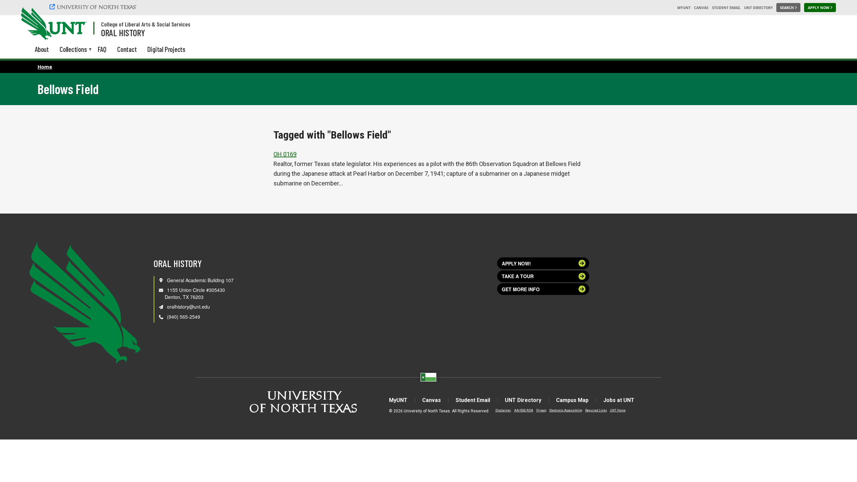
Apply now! (516, 263)
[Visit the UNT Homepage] (76, 24)
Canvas (701, 7)
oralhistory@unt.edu (188, 306)
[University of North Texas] (94, 6)
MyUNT (684, 7)
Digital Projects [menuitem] (166, 49)
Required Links (596, 410)
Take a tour (518, 276)
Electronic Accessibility (565, 410)
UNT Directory (758, 7)
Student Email (726, 7)
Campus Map (572, 400)
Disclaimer (503, 410)
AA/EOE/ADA (523, 410)
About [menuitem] (42, 49)
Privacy (541, 410)
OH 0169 (285, 154)
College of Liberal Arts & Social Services (145, 24)
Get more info (521, 289)
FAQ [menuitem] (102, 49)
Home (44, 66)
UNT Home (618, 410)
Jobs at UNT (618, 400)
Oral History (123, 32)
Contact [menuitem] (127, 49)
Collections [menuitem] (73, 50)
